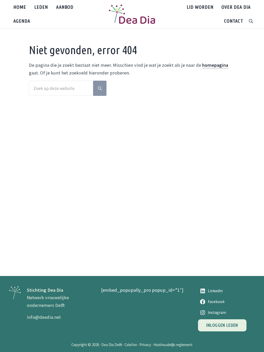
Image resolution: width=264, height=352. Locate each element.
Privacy (145, 344)
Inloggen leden (222, 325)
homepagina (215, 65)
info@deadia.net (44, 317)
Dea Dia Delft (111, 344)
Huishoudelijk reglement (173, 344)
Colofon (131, 344)
